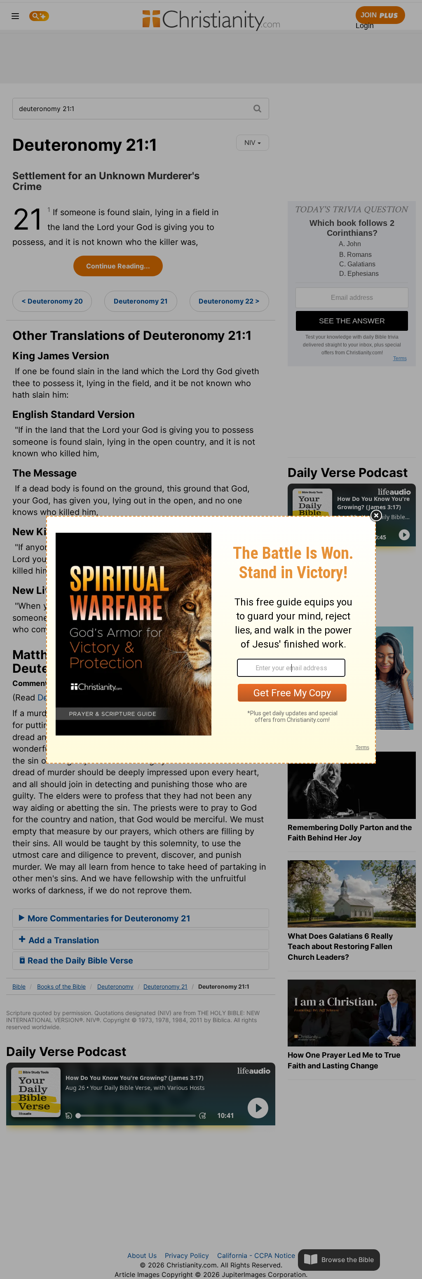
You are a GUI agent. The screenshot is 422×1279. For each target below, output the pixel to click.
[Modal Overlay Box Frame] (211, 640)
